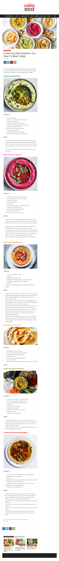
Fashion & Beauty (25, 16)
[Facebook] (5, 62)
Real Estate (43, 16)
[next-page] (36, 537)
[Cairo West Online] (29, 7)
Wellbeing (37, 16)
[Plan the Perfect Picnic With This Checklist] (32, 543)
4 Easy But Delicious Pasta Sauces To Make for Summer (20, 549)
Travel (31, 16)
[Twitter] (8, 62)
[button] (54, 16)
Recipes (8, 50)
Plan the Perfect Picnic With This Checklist (32, 548)
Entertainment (9, 16)
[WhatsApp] (15, 62)
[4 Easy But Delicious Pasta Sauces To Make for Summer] (20, 543)
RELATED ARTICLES (8, 536)
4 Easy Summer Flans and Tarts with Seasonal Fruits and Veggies (8, 549)
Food (17, 16)
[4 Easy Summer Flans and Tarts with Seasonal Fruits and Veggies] (9, 543)
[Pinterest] (11, 62)
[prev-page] (35, 537)
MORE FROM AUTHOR (19, 536)
